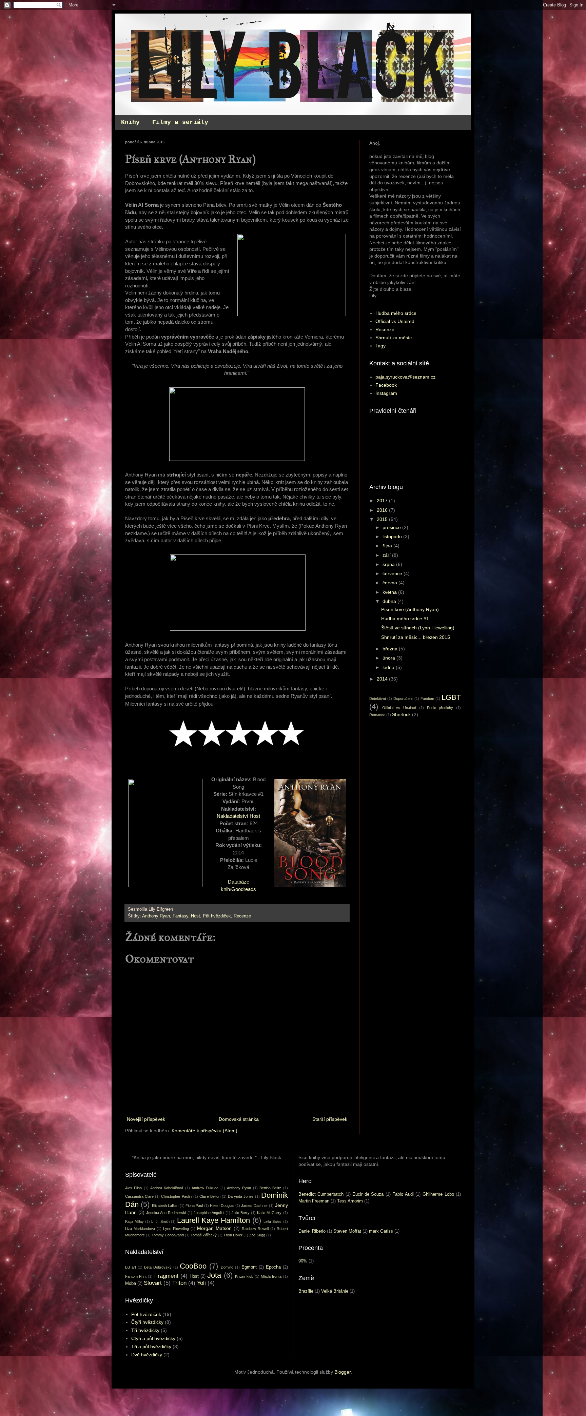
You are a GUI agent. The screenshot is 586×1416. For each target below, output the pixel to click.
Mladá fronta (271, 1276)
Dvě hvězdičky (146, 1354)
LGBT (451, 697)
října (388, 545)
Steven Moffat (347, 1231)
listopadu (393, 536)
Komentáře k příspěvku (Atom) (204, 1130)
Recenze (242, 916)
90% (302, 1261)
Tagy (380, 345)
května (390, 592)
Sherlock (401, 714)
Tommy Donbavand (168, 1235)
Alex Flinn (133, 1188)
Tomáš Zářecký (204, 1235)
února (389, 658)
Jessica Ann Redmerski (166, 1213)
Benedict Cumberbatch (321, 1194)
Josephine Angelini (209, 1213)
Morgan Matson (214, 1228)
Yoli (201, 1283)
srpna (389, 564)
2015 (383, 519)
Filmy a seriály (180, 122)
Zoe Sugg (257, 1235)
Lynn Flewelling (176, 1229)
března (391, 648)
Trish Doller (232, 1235)
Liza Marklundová (140, 1229)
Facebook (386, 385)
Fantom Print (135, 1276)
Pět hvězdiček (217, 916)
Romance (377, 715)
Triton (179, 1283)
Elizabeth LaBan (165, 1205)
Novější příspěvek (146, 1119)
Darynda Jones (241, 1196)
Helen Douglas (222, 1205)
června (390, 582)
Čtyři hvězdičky (147, 1322)
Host (195, 916)
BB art (130, 1267)
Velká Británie (334, 1291)
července (393, 573)
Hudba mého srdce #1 (405, 618)
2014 (383, 679)
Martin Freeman (313, 1201)
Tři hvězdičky (145, 1330)
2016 (383, 510)
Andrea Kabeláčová (166, 1188)
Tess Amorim (350, 1201)
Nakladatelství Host (238, 816)
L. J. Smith (160, 1221)
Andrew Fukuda (205, 1188)
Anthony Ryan (156, 916)
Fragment (166, 1276)
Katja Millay (134, 1221)
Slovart (153, 1283)
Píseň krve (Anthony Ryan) (410, 609)
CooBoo (193, 1266)
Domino (227, 1267)
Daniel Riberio (312, 1231)
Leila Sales (272, 1221)
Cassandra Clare (139, 1196)
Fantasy (180, 916)
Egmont (249, 1267)
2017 (383, 500)
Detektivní (377, 698)
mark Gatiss (381, 1231)
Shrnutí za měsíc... (395, 337)
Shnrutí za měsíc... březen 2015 (415, 637)
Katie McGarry (269, 1213)
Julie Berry (241, 1213)
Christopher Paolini (176, 1196)
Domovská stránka (239, 1119)
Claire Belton (209, 1196)
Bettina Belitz (270, 1188)
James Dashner (254, 1205)
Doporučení (403, 698)
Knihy (130, 122)
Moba (130, 1283)
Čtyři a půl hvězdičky (153, 1338)
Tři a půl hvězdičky (151, 1346)
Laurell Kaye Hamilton (213, 1220)
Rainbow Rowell (255, 1229)
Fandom (427, 698)
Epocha (273, 1267)
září (387, 555)
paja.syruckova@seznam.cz (405, 377)
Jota (214, 1275)
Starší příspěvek (329, 1119)
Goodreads (243, 889)
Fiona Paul (194, 1205)
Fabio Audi (403, 1194)
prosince (392, 527)
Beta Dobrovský (158, 1267)
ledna (389, 667)
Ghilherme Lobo (438, 1194)
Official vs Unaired (394, 321)
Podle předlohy (440, 708)
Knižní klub (244, 1276)
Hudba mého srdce (395, 313)
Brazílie (305, 1291)
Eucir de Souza (368, 1194)
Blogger (342, 1372)
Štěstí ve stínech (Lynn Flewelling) (417, 627)
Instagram (386, 393)
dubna (390, 601)
